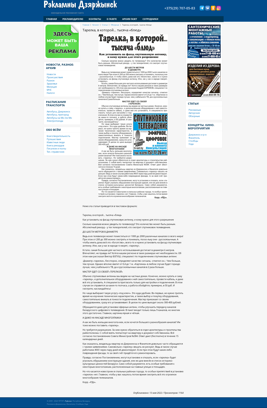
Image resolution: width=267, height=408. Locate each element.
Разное (51, 80)
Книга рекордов (55, 145)
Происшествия (55, 77)
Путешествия (54, 139)
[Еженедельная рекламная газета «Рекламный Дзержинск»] (80, 5)
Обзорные (115, 25)
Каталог (95, 25)
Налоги (51, 92)
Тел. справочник (55, 151)
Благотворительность (58, 136)
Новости (51, 74)
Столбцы (193, 140)
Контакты (95, 19)
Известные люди (56, 142)
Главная (51, 19)
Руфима (68, 401)
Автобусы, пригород (58, 114)
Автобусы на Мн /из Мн (59, 117)
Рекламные (195, 109)
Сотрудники (150, 19)
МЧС (49, 89)
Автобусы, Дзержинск (58, 111)
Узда (191, 144)
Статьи (105, 25)
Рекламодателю (72, 19)
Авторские (194, 112)
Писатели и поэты (56, 148)
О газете (112, 19)
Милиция (52, 86)
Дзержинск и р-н (198, 134)
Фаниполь (194, 137)
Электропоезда (55, 120)
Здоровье (52, 83)
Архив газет (129, 19)
